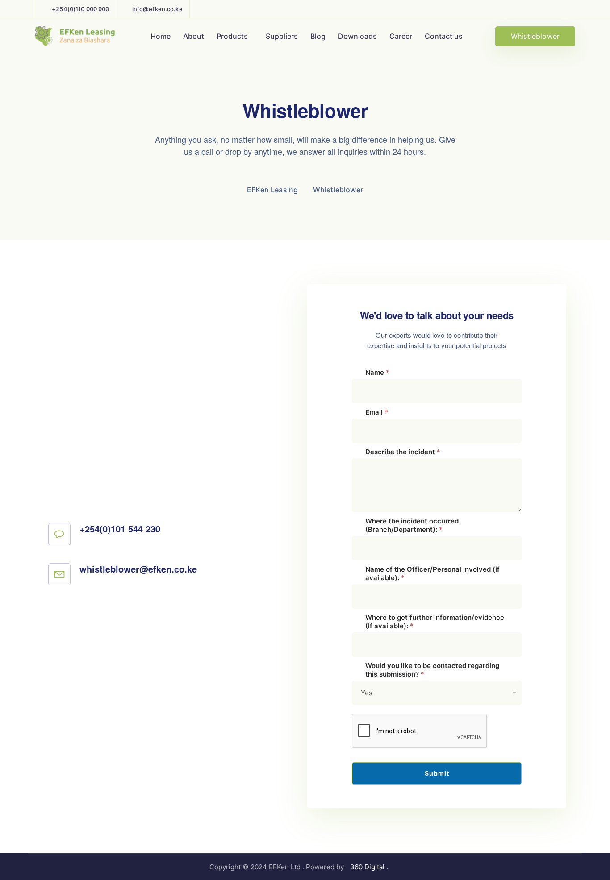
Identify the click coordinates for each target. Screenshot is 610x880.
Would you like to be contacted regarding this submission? (432, 669)
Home (160, 36)
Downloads (357, 36)
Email (376, 412)
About (193, 36)
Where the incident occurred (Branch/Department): (412, 525)
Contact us (444, 36)
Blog (318, 36)
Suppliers (282, 36)
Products (232, 36)
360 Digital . (370, 867)
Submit (437, 773)
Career (400, 36)
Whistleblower (535, 36)
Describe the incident (402, 452)
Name (377, 372)
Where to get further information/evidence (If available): (434, 621)
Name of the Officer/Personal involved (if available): (432, 573)
